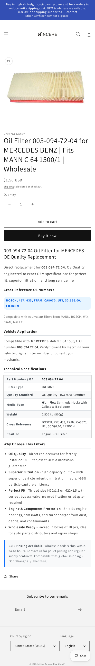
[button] (6, 34)
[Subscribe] (79, 609)
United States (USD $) (30, 646)
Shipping (9, 186)
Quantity (10, 195)
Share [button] (13, 576)
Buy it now (47, 235)
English (70, 646)
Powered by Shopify (55, 664)
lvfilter (41, 664)
